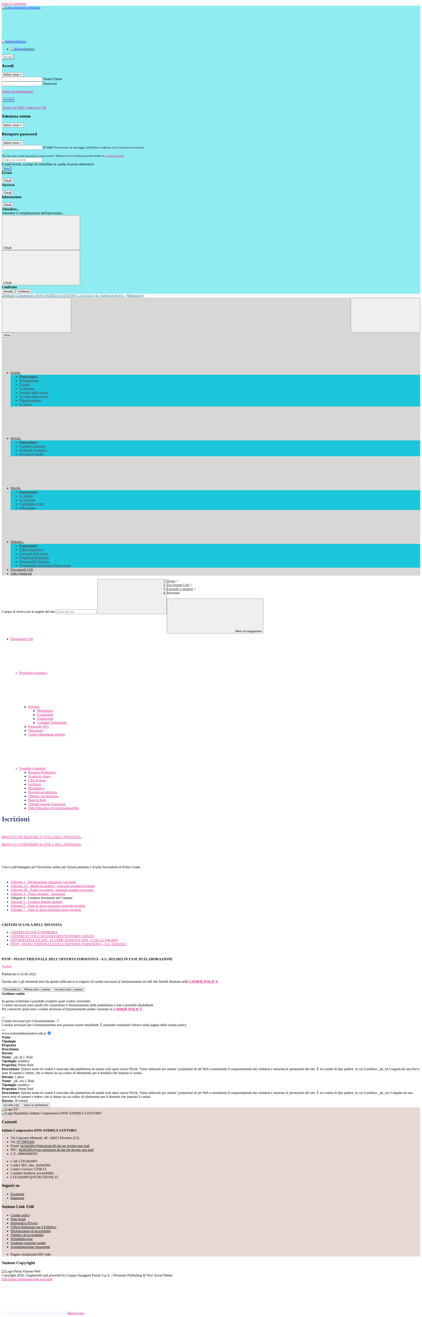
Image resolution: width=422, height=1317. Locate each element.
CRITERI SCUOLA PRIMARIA (34, 932)
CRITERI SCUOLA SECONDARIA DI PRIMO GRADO (52, 936)
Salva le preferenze (36, 1105)
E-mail (48, 147)
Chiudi (7, 180)
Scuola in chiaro (39, 776)
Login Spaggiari (114, 155)
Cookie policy (20, 1215)
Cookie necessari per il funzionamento (29, 1021)
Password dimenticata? (17, 91)
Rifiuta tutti (37, 989)
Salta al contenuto (14, 4)
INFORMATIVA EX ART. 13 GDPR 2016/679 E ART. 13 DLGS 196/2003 (64, 940)
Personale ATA (38, 726)
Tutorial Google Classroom (47, 804)
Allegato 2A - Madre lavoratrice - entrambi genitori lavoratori (53, 886)
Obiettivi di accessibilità (27, 1235)
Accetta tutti (69, 989)
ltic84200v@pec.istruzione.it (56, 1150)
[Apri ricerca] (385, 315)
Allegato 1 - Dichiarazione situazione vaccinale (43, 882)
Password (50, 83)
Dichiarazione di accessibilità (31, 1231)
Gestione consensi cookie (28, 1243)
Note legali (18, 1219)
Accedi (8, 57)
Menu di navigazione (248, 631)
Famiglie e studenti (180, 589)
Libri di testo (37, 780)
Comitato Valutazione (52, 722)
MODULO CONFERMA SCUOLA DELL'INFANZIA (41, 844)
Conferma (23, 291)
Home (171, 581)
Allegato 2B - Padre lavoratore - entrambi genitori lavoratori (52, 890)
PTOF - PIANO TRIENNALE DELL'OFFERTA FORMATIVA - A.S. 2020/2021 (68, 944)
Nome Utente (52, 79)
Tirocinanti (35, 730)
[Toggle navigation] (36, 315)
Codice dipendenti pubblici (46, 734)
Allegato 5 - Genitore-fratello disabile (36, 902)
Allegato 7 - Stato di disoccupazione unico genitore (46, 910)
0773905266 (25, 1142)
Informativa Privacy (24, 1223)
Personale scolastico (33, 673)
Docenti (34, 707)
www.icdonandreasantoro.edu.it (24, 1033)
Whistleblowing (22, 1239)
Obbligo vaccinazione (43, 796)
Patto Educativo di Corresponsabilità (53, 808)
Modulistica (45, 711)
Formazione (45, 715)
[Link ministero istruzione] (21, 7)
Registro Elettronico (42, 772)
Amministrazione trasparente (30, 1247)
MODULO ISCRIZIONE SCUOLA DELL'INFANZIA (42, 837)
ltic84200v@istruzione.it (54, 1146)
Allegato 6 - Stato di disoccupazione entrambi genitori (48, 906)
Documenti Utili (178, 585)
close (7, 335)
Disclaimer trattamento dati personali (27, 1279)
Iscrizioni (34, 784)
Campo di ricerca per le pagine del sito (28, 611)
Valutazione (45, 718)
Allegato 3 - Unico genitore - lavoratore (38, 894)
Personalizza (12, 989)
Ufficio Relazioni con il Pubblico (33, 1227)
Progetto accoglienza (42, 792)
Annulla (8, 291)
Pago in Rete (37, 800)
